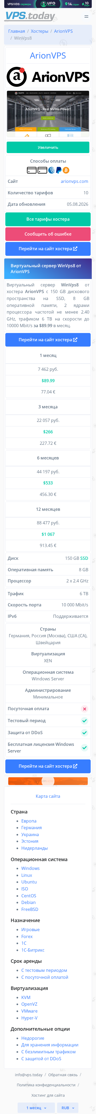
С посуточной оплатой (44, 977)
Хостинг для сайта (48, 1095)
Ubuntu (29, 882)
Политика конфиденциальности (46, 1084)
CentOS (28, 896)
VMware (29, 1011)
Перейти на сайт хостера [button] (46, 249)
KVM (25, 997)
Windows (30, 868)
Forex (27, 936)
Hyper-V (29, 1018)
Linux (26, 875)
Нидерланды (34, 848)
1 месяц (34, 1107)
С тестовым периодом (44, 970)
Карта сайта (48, 796)
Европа (29, 821)
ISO (24, 889)
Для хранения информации (49, 1045)
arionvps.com (74, 181)
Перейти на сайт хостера (46, 340)
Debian (28, 902)
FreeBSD (29, 909)
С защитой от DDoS (41, 1059)
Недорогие (32, 1038)
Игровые (30, 929)
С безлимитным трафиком (48, 1052)
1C (23, 943)
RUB (66, 1107)
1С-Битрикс (33, 950)
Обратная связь (63, 1074)
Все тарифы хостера (48, 219)
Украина (30, 834)
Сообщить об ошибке (48, 234)
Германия (31, 828)
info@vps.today (28, 1074)
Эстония (29, 841)
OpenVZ (29, 1004)
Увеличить (48, 147)
